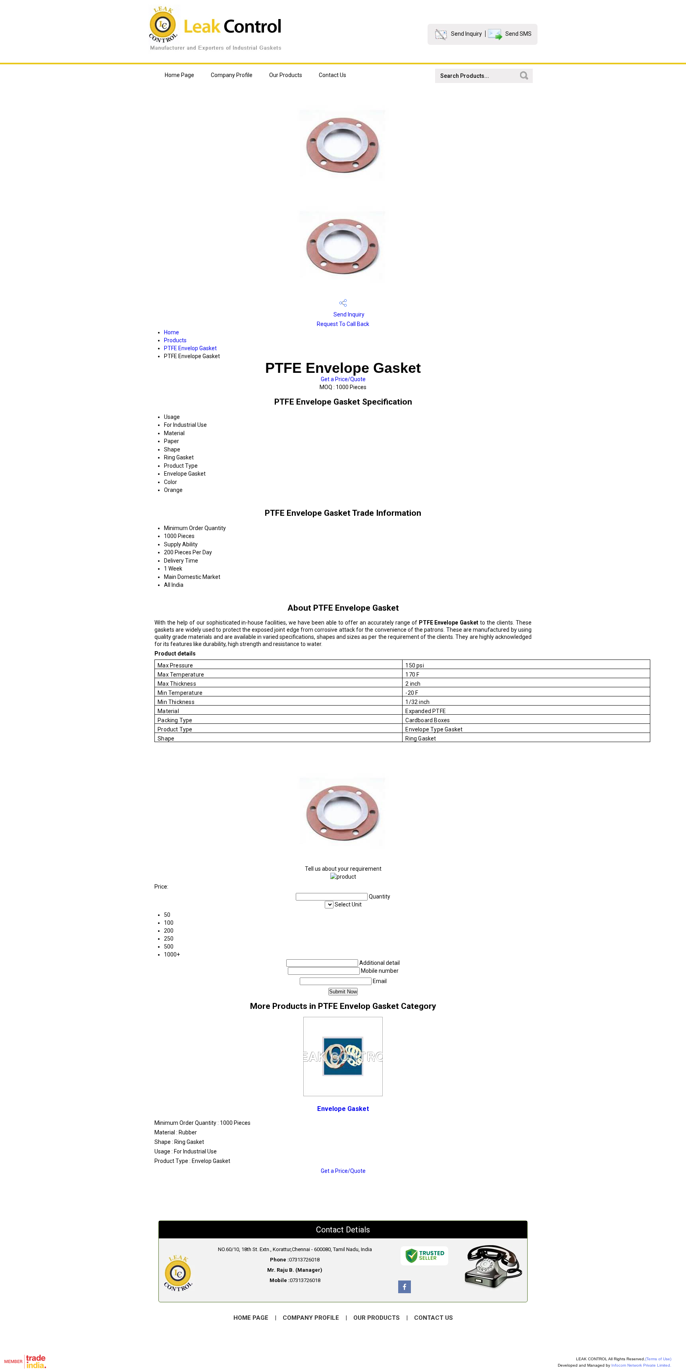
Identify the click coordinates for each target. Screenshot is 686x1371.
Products (175, 340)
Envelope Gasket (343, 1109)
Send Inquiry (466, 34)
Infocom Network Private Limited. (641, 1365)
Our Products (285, 75)
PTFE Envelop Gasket (190, 348)
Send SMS (518, 34)
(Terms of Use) (658, 1359)
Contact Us (332, 75)
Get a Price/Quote (343, 379)
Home (171, 332)
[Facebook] (404, 1291)
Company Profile (231, 75)
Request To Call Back (343, 324)
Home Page (179, 75)
